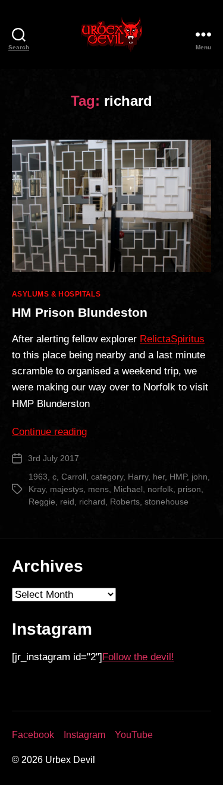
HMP (178, 476)
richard (92, 501)
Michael (128, 489)
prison (189, 489)
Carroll (73, 476)
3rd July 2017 (53, 458)
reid (67, 501)
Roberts (125, 501)
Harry (138, 476)
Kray (37, 489)
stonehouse (167, 501)
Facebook (33, 735)
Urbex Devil (70, 760)
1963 (38, 476)
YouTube (134, 735)
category (107, 476)
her (159, 476)
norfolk (160, 489)
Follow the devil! (138, 657)
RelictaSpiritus (172, 339)
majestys (66, 489)
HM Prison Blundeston (79, 312)
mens (98, 489)
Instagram (84, 735)
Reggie (42, 501)
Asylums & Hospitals (56, 294)
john (199, 476)
